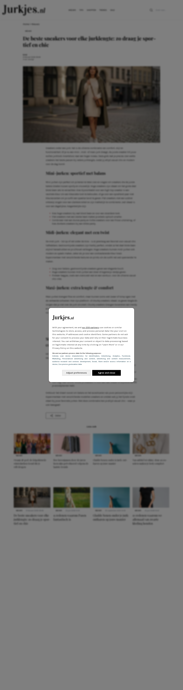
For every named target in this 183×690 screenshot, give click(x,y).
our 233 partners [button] (90, 327)
